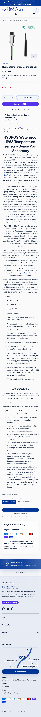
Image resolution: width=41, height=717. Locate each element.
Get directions (20, 672)
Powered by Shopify (20, 712)
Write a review (9, 502)
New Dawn (10, 712)
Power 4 (9, 273)
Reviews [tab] (20, 510)
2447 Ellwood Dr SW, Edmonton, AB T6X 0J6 (19, 680)
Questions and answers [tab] (20, 513)
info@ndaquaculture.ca (11, 693)
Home (4, 20)
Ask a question (24, 502)
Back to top (20, 573)
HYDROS (5, 63)
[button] (25, 14)
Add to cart (27, 98)
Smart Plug (28, 273)
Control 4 (10, 175)
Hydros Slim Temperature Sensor (17, 20)
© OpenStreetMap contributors (29, 666)
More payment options (20, 109)
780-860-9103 (8, 686)
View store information (13, 123)
